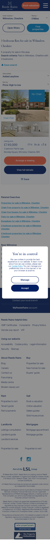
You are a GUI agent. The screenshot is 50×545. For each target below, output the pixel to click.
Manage (25, 280)
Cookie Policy (17, 266)
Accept (25, 288)
